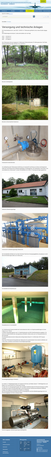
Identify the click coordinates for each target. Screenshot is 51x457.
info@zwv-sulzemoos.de (43, 450)
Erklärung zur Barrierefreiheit (6, 452)
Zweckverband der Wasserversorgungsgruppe (16, 3)
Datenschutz (5, 449)
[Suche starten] (34, 16)
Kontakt (4, 442)
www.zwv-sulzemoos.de (42, 451)
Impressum (5, 446)
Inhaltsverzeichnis (6, 444)
